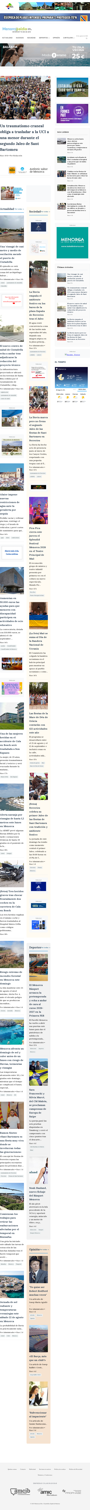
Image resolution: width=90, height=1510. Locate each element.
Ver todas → (19, 209)
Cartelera (68, 38)
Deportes (44, 38)
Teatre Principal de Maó (37, 595)
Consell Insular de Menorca (8, 649)
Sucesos (20, 38)
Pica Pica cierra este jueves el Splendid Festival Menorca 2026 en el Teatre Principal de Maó (37, 543)
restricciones (15, 537)
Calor (8, 1336)
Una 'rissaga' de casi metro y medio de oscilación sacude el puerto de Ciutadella (12, 254)
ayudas (3, 646)
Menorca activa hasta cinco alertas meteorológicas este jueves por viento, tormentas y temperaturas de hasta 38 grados (77, 144)
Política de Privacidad (75, 1469)
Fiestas (40, 867)
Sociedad (31, 38)
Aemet (2, 283)
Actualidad (7, 38)
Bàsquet (41, 1229)
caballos (32, 355)
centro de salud (5, 398)
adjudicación (4, 392)
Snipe (31, 1150)
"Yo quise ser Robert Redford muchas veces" (38, 1291)
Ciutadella (4, 286)
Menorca (17, 1010)
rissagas (9, 853)
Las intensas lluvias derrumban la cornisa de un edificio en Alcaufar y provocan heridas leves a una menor (76, 208)
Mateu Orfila (4, 777)
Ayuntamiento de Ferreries (8, 1173)
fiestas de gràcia (34, 763)
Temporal (18, 1264)
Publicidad (32, 1469)
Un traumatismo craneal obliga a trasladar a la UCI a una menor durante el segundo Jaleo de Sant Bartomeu (24, 137)
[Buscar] (86, 38)
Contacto (23, 1469)
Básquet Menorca (35, 1233)
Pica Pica (32, 592)
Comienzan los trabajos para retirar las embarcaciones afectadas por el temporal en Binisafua (9, 1225)
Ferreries (3, 1176)
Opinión (56, 38)
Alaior (7, 537)
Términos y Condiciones (45, 1475)
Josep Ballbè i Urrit (35, 1375)
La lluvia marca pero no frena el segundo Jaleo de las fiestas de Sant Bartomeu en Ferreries (38, 429)
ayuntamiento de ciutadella (14, 283)
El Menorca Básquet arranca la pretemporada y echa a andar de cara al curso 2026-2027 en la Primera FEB (38, 1000)
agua (2, 537)
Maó (43, 763)
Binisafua (3, 1264)
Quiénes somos (12, 1469)
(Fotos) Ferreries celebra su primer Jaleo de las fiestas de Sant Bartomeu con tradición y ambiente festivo (38, 819)
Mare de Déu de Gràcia (36, 766)
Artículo (32, 1315)
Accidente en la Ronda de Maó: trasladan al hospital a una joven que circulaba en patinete (77, 160)
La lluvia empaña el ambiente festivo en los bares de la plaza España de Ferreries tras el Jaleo (77, 322)
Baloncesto (33, 1048)
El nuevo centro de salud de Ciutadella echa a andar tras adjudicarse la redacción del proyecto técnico (77, 308)
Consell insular (11, 646)
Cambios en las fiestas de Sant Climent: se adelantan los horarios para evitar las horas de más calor (77, 174)
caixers (39, 355)
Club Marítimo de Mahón (37, 1147)
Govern (3, 1010)
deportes (41, 1048)
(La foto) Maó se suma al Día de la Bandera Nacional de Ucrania (38, 641)
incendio (10, 1010)
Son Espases (13, 777)
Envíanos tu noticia (45, 1469)
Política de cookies (60, 1469)
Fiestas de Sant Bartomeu (16, 1176)
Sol (15, 1095)
